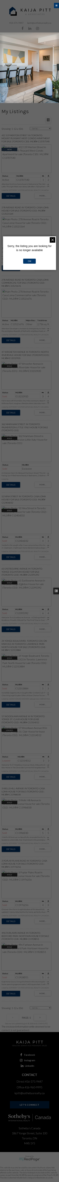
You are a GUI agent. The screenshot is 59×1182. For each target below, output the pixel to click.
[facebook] (23, 28)
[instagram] (37, 28)
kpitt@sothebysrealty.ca (39, 22)
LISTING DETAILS (11, 196)
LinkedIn (29, 1065)
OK (29, 261)
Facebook (29, 1054)
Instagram (29, 1060)
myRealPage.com (29, 1159)
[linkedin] (29, 28)
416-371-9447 (16, 22)
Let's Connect (29, 1104)
